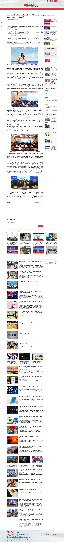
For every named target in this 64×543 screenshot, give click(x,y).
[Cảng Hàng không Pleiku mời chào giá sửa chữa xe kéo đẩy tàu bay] (47, 119)
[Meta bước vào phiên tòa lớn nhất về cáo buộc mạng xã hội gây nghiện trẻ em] (12, 335)
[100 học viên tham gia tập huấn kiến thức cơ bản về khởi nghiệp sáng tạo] (47, 38)
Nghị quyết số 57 (21, 264)
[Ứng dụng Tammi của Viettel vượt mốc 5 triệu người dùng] (12, 305)
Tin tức (20, 274)
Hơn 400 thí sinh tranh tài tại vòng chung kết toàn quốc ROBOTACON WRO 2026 (30, 272)
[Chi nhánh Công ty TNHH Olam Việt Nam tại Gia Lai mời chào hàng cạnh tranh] (47, 134)
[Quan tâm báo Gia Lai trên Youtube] (50, 1)
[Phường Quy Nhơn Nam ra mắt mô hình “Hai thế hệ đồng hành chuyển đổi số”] (12, 430)
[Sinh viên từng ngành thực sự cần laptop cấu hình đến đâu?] (12, 420)
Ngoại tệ (46, 97)
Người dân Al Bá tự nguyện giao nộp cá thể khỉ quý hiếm (54, 75)
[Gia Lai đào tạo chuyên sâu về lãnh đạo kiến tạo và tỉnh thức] (51, 250)
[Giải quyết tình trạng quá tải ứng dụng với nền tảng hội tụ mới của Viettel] (12, 523)
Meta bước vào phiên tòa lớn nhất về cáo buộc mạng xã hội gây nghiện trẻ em (31, 332)
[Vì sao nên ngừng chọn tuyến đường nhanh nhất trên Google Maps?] (12, 380)
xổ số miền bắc (47, 261)
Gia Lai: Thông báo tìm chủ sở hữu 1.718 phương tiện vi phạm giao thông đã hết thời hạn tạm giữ (51, 128)
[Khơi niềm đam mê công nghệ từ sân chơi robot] (12, 483)
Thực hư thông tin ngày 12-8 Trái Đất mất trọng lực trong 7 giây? (24, 465)
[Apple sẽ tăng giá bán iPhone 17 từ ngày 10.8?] (12, 493)
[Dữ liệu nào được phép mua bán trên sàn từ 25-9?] (12, 390)
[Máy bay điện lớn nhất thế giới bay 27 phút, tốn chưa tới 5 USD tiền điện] (12, 370)
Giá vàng (46, 104)
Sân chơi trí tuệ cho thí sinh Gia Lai (53, 27)
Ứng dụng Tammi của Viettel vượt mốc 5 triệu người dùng (30, 302)
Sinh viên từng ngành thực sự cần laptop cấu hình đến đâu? (30, 417)
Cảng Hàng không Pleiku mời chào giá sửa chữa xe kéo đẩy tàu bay (51, 120)
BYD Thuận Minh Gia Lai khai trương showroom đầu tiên (50, 148)
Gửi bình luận (40, 225)
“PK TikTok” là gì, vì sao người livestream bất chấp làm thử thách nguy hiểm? (30, 292)
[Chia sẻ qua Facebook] (1, 20)
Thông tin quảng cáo (51, 115)
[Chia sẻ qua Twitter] (1, 24)
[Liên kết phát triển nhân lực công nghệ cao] (12, 285)
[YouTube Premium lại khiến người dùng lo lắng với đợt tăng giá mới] (47, 43)
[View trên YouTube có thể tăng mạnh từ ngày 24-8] (37, 356)
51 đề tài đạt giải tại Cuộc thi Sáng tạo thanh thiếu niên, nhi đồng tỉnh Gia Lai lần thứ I (50, 33)
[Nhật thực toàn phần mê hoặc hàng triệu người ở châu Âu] (12, 440)
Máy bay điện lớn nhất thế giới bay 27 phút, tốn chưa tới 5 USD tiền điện (30, 367)
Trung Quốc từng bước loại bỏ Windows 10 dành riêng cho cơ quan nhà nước (24, 362)
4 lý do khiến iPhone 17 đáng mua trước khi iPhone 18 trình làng (30, 322)
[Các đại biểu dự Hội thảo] (24, 182)
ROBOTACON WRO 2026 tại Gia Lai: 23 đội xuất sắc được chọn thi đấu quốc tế (53, 23)
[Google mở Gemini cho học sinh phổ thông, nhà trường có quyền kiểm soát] (12, 345)
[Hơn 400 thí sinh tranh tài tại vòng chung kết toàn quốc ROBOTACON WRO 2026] (12, 275)
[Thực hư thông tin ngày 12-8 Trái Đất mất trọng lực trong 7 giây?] (24, 459)
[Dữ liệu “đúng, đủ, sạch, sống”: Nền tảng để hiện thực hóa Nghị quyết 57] (12, 473)
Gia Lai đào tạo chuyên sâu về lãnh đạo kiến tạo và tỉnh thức (51, 255)
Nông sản (46, 90)
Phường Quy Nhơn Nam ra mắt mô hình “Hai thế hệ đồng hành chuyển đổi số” (30, 427)
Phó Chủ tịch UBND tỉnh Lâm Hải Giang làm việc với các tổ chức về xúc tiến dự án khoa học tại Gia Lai (37, 465)
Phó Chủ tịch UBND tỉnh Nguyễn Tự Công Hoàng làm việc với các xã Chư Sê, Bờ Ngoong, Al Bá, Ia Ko (51, 62)
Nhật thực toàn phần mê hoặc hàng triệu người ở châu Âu (30, 437)
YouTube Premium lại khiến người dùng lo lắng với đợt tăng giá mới (53, 44)
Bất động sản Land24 (52, 261)
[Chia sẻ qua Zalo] (1, 22)
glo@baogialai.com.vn (11, 536)
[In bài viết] (1, 29)
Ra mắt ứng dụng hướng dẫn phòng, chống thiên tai (30, 396)
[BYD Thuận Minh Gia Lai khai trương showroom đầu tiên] (47, 147)
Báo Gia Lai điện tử (32, 5)
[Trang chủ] (8, 9)
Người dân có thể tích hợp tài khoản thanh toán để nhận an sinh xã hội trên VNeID (30, 447)
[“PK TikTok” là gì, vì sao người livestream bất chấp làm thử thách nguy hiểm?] (12, 295)
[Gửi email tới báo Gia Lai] (52, 1)
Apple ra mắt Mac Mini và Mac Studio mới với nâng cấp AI (25, 243)
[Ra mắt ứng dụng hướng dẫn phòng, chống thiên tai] (12, 400)
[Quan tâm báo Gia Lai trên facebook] (47, 1)
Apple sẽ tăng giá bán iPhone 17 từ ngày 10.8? (29, 489)
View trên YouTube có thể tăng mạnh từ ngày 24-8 (36, 362)
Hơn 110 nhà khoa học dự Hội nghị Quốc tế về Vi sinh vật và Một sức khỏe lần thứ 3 (12, 465)
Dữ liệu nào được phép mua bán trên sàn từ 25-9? (30, 386)
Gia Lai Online (13, 532)
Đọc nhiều (48, 19)
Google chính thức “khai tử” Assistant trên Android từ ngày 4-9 (31, 407)
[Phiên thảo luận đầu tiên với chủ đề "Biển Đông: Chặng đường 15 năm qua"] (24, 142)
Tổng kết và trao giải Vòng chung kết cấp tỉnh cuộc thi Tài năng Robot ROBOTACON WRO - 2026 (31, 500)
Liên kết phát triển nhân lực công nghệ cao (28, 281)
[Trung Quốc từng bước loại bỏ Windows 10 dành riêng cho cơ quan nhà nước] (24, 356)
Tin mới (54, 19)
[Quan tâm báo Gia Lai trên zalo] (49, 1)
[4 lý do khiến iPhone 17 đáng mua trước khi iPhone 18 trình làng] (12, 325)
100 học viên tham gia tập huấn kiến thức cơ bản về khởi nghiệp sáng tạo (53, 39)
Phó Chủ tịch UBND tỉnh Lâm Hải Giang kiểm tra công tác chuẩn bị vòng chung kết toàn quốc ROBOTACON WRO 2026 (30, 313)
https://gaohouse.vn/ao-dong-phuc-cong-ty (51, 263)
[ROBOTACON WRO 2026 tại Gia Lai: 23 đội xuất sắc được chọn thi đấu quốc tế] (47, 23)
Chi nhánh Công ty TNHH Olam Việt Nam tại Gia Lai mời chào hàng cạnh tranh (51, 134)
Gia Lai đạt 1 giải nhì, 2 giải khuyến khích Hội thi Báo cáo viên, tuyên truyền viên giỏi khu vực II (51, 82)
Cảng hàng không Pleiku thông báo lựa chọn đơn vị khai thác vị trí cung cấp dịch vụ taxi (51, 141)
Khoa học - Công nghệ (22, 379)
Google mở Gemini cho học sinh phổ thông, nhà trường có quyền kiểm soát (31, 343)
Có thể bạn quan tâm (13, 232)
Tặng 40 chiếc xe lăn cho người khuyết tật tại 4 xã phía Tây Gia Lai (51, 55)
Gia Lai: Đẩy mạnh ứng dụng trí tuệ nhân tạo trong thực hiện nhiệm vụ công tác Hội (30, 510)
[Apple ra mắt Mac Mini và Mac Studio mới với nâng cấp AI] (25, 237)
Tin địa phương (50, 48)
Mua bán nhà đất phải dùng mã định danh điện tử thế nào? (30, 262)
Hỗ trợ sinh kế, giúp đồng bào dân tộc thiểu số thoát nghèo (54, 69)
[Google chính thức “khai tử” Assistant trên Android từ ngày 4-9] (12, 410)
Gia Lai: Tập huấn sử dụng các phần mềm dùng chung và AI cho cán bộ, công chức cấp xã (12, 243)
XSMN (56, 261)
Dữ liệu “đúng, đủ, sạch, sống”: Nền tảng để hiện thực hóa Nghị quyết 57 (31, 470)
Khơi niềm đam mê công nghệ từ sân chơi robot (29, 479)
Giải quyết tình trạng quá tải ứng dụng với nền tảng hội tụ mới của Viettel (31, 520)
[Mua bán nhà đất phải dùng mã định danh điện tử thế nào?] (12, 265)
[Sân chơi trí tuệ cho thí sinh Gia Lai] (47, 28)
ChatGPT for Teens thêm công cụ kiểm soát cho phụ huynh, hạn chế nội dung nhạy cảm (11, 362)
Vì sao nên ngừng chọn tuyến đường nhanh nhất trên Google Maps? (30, 377)
